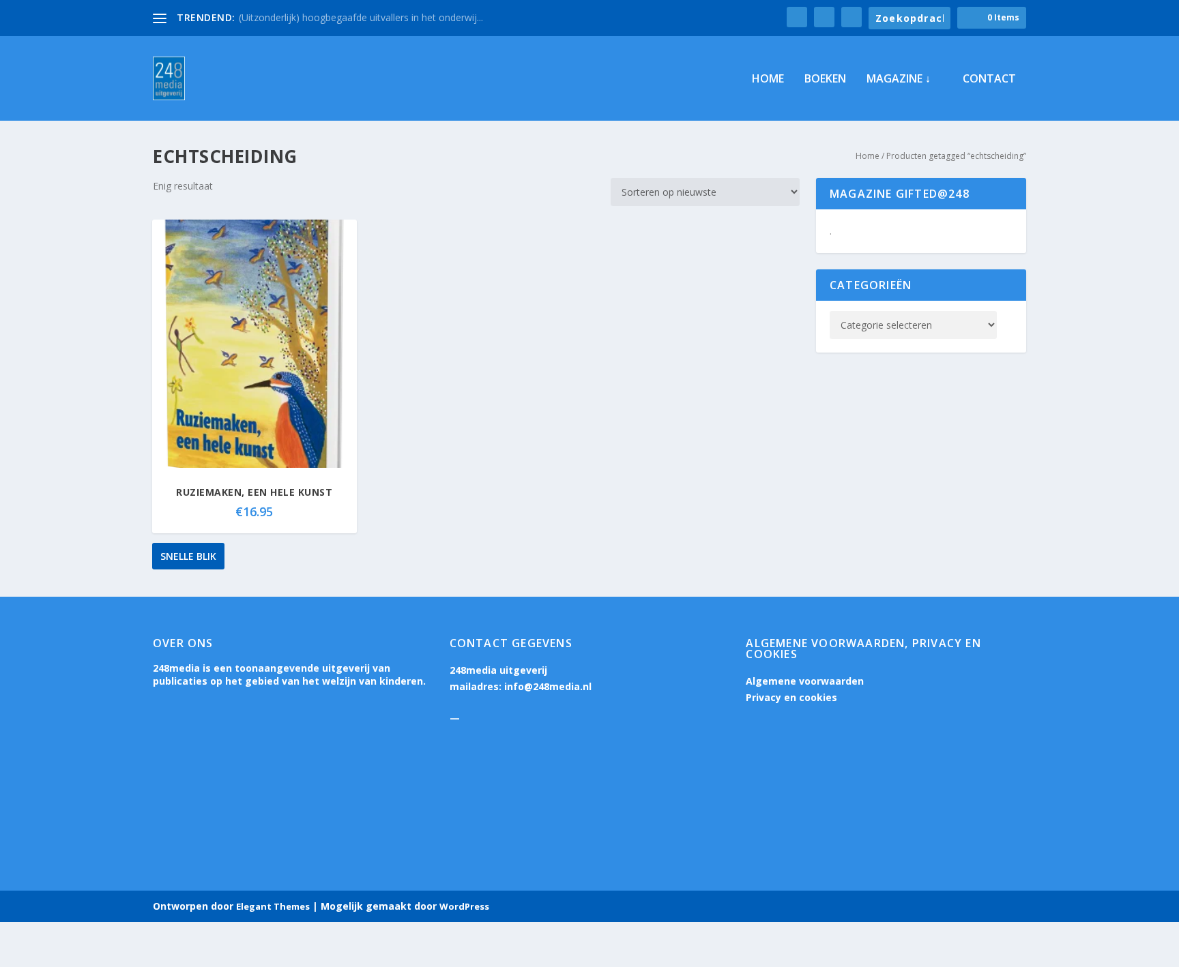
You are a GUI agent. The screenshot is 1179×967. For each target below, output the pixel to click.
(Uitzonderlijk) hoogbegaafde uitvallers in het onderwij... (361, 17)
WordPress (464, 906)
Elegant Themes (273, 906)
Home (768, 79)
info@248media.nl (548, 686)
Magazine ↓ (899, 79)
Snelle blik (188, 556)
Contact (989, 79)
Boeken (825, 79)
